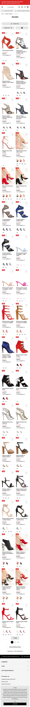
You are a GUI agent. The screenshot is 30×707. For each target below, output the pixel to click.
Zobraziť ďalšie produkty (15, 647)
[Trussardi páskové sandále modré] (7, 229)
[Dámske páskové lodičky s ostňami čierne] (4, 528)
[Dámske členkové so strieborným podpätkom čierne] (7, 563)
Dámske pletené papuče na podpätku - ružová (7, 288)
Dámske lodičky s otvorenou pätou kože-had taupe (7, 117)
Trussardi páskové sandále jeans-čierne (7, 254)
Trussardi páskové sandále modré (20, 220)
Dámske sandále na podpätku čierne (6, 489)
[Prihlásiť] (22, 7)
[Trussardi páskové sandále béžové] (10, 229)
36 (3, 95)
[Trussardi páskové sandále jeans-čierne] (4, 229)
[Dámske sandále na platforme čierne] (4, 465)
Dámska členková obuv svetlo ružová (21, 151)
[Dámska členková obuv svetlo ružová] (24, 160)
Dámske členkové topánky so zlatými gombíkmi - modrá (6, 356)
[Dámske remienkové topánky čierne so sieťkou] (7, 597)
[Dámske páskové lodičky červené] (10, 631)
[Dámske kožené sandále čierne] (17, 364)
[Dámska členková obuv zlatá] (4, 431)
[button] (28, 2)
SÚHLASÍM (15, 704)
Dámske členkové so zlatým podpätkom (20, 553)
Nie (15, 701)
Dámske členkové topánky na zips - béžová (8, 82)
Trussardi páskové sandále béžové (6, 220)
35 (3, 498)
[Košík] (28, 7)
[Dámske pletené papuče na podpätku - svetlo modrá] (24, 263)
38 (17, 95)
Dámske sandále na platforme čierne (20, 456)
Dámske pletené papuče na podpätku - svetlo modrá (21, 254)
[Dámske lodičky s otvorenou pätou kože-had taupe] (21, 92)
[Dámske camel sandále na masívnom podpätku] (4, 331)
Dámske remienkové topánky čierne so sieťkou (6, 588)
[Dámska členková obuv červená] (21, 160)
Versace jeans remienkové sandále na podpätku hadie (21, 52)
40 (17, 165)
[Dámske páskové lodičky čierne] (7, 631)
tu (17, 698)
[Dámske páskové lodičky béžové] (4, 631)
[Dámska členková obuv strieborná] (7, 431)
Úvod (2, 13)
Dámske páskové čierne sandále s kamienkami (21, 489)
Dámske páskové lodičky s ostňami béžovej (7, 519)
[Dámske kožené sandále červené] (21, 364)
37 (3, 60)
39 (5, 60)
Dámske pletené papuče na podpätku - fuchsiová (21, 288)
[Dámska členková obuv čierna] (17, 160)
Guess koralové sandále (7, 50)
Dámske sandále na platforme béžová (6, 456)
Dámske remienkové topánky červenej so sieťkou (20, 588)
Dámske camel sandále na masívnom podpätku (21, 322)
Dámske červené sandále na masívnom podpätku (7, 322)
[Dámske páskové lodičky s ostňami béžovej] (7, 528)
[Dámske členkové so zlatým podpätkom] (4, 563)
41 (3, 165)
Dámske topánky (9, 13)
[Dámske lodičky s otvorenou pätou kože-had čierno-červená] (24, 92)
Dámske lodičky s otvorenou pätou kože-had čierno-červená (21, 82)
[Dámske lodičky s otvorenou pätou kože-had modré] (17, 92)
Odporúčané (7, 27)
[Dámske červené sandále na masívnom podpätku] (7, 331)
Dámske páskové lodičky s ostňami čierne (21, 519)
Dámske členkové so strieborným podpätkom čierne (7, 553)
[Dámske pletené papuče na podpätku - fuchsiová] (17, 263)
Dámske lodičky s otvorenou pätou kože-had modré (21, 117)
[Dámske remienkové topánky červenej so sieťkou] (4, 597)
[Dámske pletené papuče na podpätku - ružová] (21, 263)
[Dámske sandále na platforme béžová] (7, 465)
